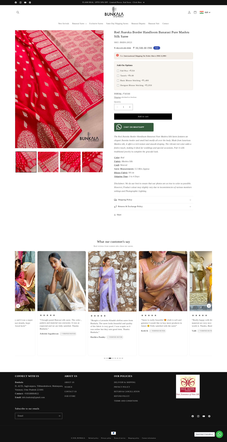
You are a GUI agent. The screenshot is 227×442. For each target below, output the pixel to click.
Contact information (149, 438)
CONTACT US (71, 392)
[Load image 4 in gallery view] (92, 162)
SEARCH (68, 387)
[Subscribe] (59, 416)
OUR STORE (70, 396)
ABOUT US (69, 382)
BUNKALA (81, 438)
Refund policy (93, 438)
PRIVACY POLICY (122, 387)
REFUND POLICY (122, 396)
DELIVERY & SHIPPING (124, 382)
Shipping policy (133, 438)
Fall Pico (127, 71)
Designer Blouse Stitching (136, 85)
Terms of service (119, 438)
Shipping (117, 97)
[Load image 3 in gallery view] (70, 162)
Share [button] (119, 215)
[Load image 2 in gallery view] (48, 162)
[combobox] (205, 12)
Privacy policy (106, 438)
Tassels (127, 76)
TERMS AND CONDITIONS (126, 401)
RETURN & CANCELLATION (127, 392)
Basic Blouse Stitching (134, 80)
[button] (18, 12)
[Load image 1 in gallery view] (26, 162)
